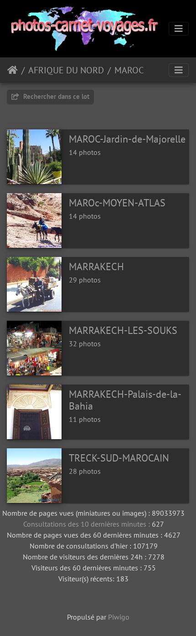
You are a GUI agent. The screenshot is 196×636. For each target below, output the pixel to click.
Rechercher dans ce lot (55, 96)
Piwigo (118, 616)
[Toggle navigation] (179, 29)
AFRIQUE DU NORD (66, 70)
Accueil (12, 70)
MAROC (129, 70)
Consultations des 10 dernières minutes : (87, 523)
